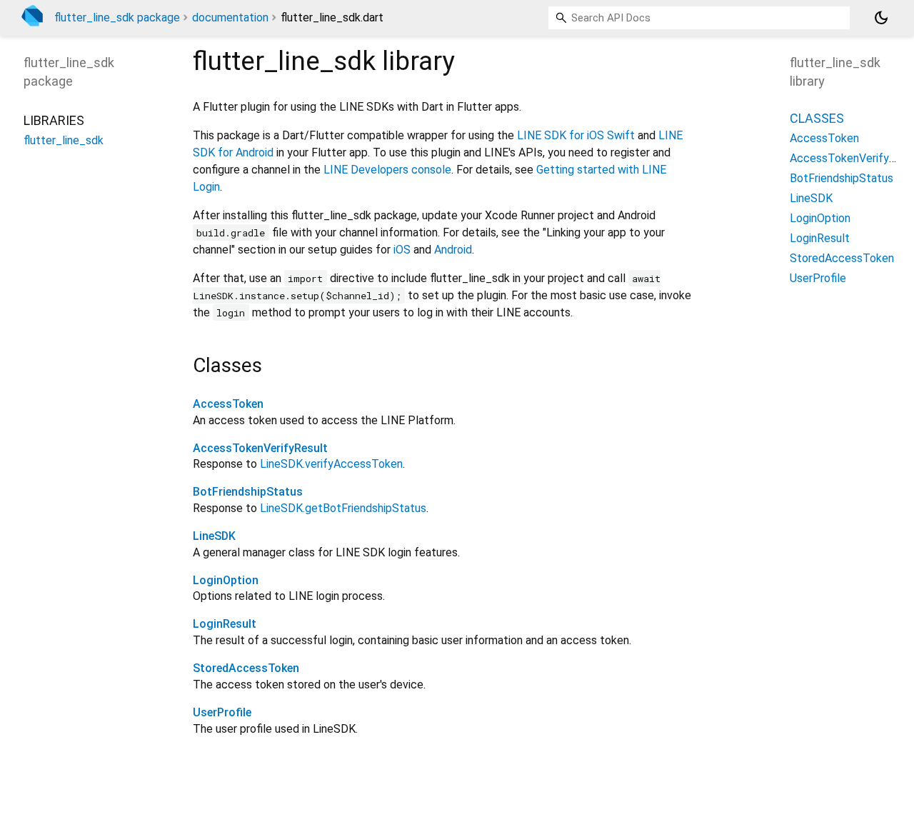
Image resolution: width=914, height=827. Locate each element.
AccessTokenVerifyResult (260, 448)
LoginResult (224, 624)
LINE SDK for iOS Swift (576, 135)
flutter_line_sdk (64, 139)
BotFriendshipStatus (248, 491)
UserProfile (222, 712)
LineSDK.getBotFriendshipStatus (343, 508)
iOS (402, 249)
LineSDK (214, 536)
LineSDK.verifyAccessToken (331, 464)
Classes (817, 117)
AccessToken (228, 404)
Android (453, 249)
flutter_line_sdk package (117, 17)
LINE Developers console (387, 169)
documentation (230, 17)
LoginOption (225, 580)
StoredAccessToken (246, 668)
